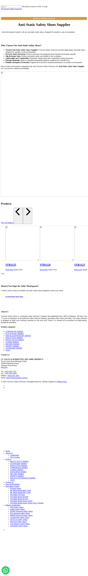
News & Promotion (13, 484)
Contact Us (10, 482)
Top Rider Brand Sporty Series (21, 501)
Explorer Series (15, 488)
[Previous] (18, 216)
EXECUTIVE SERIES (14, 338)
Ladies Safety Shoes (17, 509)
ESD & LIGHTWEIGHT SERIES (18, 336)
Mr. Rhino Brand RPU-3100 (20, 490)
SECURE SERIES (12, 344)
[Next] (27, 216)
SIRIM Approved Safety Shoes (21, 515)
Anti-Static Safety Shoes (19, 526)
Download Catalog (12, 486)
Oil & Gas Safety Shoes (18, 520)
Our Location (15, 457)
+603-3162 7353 (10, 371)
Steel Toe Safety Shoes (18, 522)
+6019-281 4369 (13, 376)
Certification (14, 455)
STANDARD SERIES (14, 348)
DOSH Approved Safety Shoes (21, 511)
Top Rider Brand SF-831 (19, 499)
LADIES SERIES (12, 342)
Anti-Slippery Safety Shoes (20, 524)
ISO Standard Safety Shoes (20, 513)
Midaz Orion (62, 382)
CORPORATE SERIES (14, 332)
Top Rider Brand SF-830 (19, 497)
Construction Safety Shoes (19, 518)
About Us (9, 453)
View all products (7, 223)
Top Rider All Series (17, 495)
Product (8, 459)
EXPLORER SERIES (18, 472)
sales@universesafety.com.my (17, 378)
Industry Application (13, 505)
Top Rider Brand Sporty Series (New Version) (27, 503)
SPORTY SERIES (12, 346)
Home (8, 451)
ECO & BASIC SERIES (15, 334)
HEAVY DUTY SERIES (15, 340)
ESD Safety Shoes (16, 507)
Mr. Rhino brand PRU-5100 (20, 493)
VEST (8, 350)
